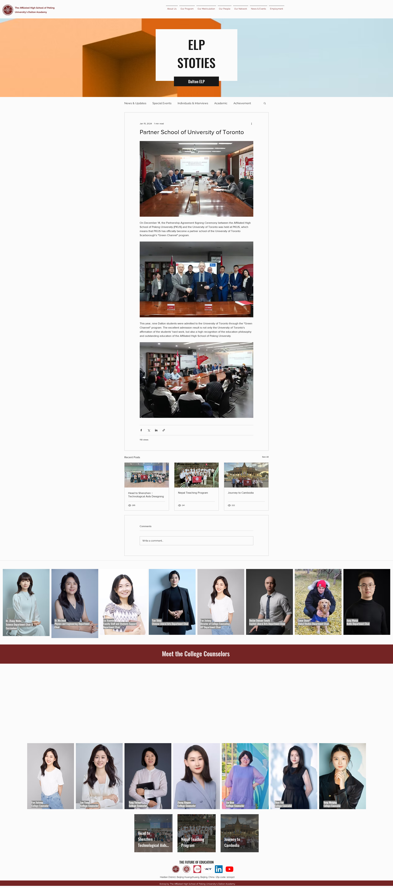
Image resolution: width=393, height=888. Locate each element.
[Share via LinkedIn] (156, 430)
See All (265, 457)
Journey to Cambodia (241, 492)
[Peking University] (186, 869)
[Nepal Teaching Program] (196, 475)
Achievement (242, 103)
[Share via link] (163, 430)
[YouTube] (229, 869)
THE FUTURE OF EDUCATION (196, 862)
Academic (220, 103)
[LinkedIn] (219, 869)
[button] (264, 103)
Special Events (161, 103)
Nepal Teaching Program (193, 492)
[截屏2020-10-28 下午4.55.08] (197, 869)
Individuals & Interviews (193, 103)
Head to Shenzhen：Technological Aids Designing (146, 494)
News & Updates (135, 103)
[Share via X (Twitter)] (148, 430)
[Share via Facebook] (141, 430)
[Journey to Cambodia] (246, 475)
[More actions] (251, 123)
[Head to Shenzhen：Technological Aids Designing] (147, 475)
